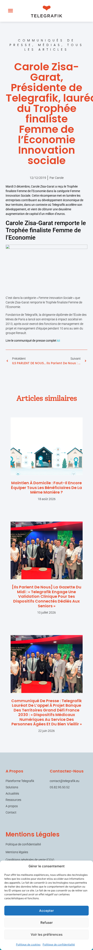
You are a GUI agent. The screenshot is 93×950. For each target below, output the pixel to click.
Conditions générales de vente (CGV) (30, 859)
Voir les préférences (47, 934)
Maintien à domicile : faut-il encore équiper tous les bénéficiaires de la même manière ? (46, 487)
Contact (11, 812)
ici (58, 340)
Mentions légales (17, 852)
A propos (12, 806)
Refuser (46, 922)
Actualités (12, 793)
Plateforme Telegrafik (20, 781)
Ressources (13, 800)
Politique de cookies (28, 944)
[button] (10, 11)
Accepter (46, 911)
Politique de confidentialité (59, 944)
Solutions (12, 787)
